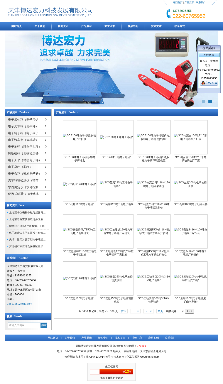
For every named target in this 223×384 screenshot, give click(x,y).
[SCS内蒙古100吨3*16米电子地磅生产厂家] (190, 139)
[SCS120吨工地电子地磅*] (116, 137)
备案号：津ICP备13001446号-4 (94, 356)
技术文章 (156, 26)
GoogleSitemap (149, 356)
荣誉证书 (110, 26)
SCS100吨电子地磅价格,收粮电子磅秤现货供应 (153, 159)
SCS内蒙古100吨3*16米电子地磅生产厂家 (190, 159)
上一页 (135, 311)
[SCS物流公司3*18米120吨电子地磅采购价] (153, 186)
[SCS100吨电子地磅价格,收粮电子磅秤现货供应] (153, 139)
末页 (160, 311)
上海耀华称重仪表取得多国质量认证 (30, 219)
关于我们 (40, 26)
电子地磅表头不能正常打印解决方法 (30, 232)
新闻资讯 (63, 26)
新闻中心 (103, 337)
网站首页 (16, 26)
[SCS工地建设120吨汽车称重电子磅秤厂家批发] (116, 233)
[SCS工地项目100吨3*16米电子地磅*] (153, 280)
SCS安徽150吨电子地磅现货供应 (116, 300)
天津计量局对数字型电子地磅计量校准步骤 (34, 239)
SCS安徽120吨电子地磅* (79, 298)
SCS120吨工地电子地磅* (116, 157)
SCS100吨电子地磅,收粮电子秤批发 (79, 159)
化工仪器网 (111, 366)
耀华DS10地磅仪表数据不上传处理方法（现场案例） (40, 226)
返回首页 (177, 2)
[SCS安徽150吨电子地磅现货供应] (116, 280)
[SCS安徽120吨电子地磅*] (79, 278)
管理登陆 (69, 356)
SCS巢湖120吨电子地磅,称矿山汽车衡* (190, 300)
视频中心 (133, 26)
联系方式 (179, 26)
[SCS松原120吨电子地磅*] (79, 184)
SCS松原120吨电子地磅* (79, 204)
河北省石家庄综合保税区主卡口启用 (30, 246)
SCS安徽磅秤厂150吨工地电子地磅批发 (79, 253)
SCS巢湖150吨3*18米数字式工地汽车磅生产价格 (153, 253)
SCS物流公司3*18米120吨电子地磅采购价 (153, 206)
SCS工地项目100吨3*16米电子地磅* (153, 300)
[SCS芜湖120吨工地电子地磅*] (116, 186)
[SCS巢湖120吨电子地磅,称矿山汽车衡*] (190, 280)
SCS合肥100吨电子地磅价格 (191, 204)
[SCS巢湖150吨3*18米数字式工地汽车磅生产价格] (153, 233)
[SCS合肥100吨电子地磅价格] (190, 186)
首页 (123, 311)
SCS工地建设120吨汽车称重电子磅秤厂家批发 (116, 253)
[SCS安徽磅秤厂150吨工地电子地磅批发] (79, 233)
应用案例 (153, 337)
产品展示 (189, 2)
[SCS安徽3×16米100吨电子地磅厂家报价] (190, 233)
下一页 (148, 311)
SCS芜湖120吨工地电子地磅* (116, 206)
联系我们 (201, 2)
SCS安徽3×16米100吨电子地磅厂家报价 (191, 253)
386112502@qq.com (19, 303)
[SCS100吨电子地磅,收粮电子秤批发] (79, 139)
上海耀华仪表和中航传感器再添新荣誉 (31, 212)
